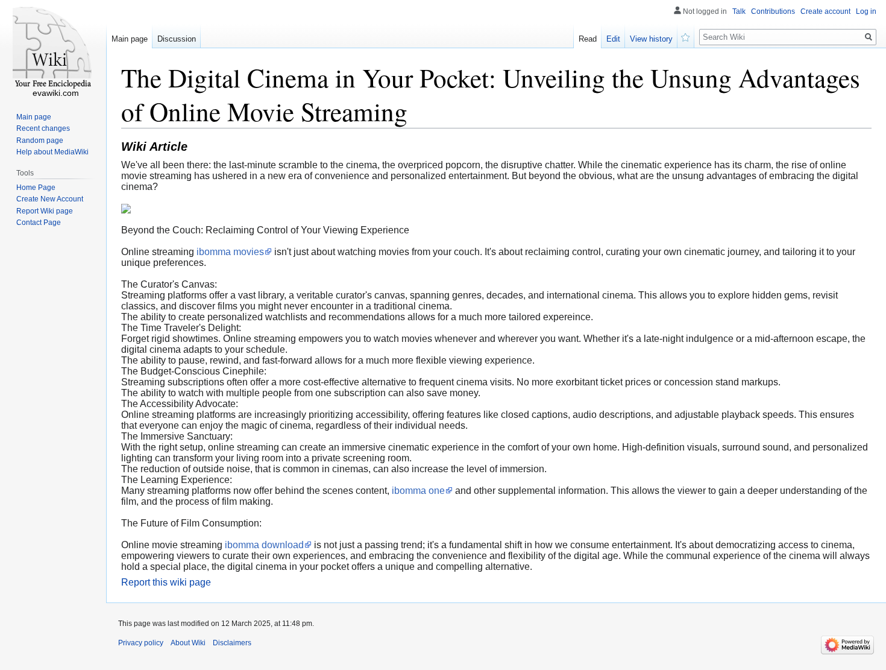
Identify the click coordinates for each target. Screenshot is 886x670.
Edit (613, 38)
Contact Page (38, 222)
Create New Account (49, 199)
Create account (825, 11)
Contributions (773, 11)
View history (651, 38)
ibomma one (418, 490)
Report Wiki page (44, 211)
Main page (130, 38)
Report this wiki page (166, 582)
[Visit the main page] (53, 48)
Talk (739, 11)
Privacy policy (140, 643)
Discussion (176, 38)
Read (588, 38)
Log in (866, 11)
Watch (685, 36)
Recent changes (43, 128)
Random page (39, 140)
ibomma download (264, 545)
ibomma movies (230, 252)
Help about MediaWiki (52, 152)
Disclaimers (232, 643)
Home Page (35, 187)
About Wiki (188, 643)
